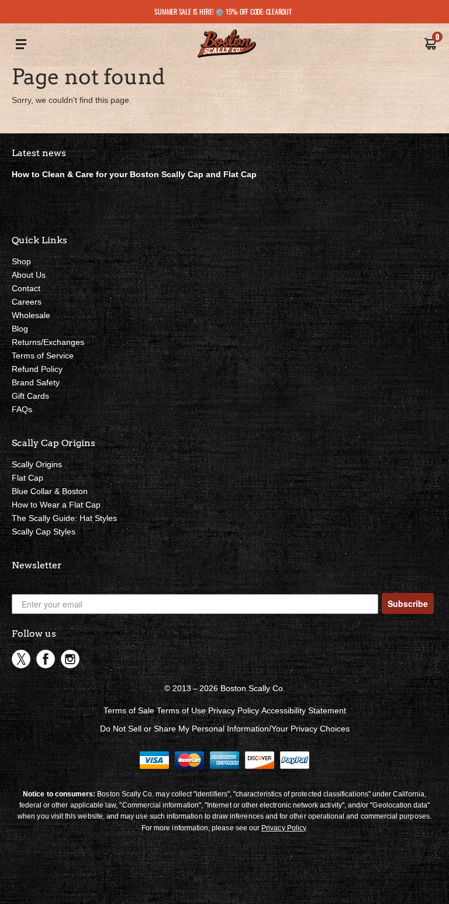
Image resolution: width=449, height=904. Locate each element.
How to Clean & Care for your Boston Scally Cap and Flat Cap (134, 174)
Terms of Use (181, 710)
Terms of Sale (128, 710)
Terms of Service (43, 355)
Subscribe (408, 603)
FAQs (22, 409)
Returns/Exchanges (48, 342)
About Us (29, 275)
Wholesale (31, 315)
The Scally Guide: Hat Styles (64, 518)
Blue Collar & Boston (50, 491)
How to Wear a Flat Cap (56, 504)
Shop (21, 261)
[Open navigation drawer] (21, 44)
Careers (27, 301)
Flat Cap (27, 477)
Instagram (70, 659)
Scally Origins (37, 464)
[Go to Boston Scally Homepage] (227, 44)
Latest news (39, 152)
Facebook (45, 659)
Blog (20, 328)
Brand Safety (36, 382)
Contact (26, 288)
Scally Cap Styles (43, 531)
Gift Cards (30, 396)
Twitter (21, 659)
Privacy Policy (233, 710)
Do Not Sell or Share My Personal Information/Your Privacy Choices (225, 728)
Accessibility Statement (303, 710)
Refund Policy (37, 369)
